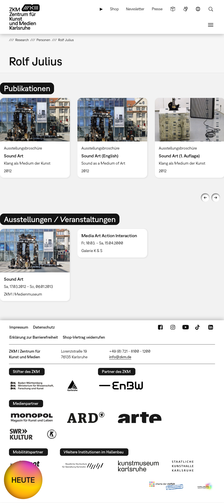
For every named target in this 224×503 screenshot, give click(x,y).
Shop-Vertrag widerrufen (84, 337)
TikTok (198, 327)
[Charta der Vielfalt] (166, 486)
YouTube (185, 327)
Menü (210, 25)
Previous (205, 197)
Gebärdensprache (185, 9)
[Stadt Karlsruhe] (72, 385)
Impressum (18, 327)
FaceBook (160, 327)
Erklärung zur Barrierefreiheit (33, 337)
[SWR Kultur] (21, 434)
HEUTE (23, 479)
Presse (157, 9)
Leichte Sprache (172, 9)
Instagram (172, 327)
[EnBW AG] (121, 386)
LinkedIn (210, 327)
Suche (210, 9)
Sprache (198, 9)
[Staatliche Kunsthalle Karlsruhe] (182, 466)
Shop (114, 9)
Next (215, 197)
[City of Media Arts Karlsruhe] (205, 486)
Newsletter (135, 9)
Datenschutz (44, 327)
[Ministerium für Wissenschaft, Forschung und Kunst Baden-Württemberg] (32, 386)
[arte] (140, 417)
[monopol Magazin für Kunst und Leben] (32, 417)
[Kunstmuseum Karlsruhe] (138, 466)
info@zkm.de (120, 357)
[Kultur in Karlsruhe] (51, 434)
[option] (112, 138)
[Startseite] (28, 17)
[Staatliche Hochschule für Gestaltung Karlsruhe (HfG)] (83, 466)
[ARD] (85, 417)
